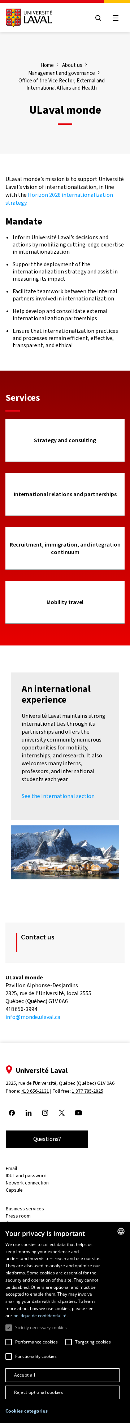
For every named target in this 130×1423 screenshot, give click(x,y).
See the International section (58, 796)
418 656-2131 (35, 1091)
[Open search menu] (98, 18)
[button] (26, 1411)
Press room (18, 1216)
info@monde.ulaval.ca (32, 1017)
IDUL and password (26, 1175)
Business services (25, 1208)
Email (11, 1168)
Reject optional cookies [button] (38, 1392)
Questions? (47, 1139)
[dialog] (65, 1322)
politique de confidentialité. (40, 1316)
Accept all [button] (24, 1375)
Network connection (27, 1182)
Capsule (14, 1190)
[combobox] (121, 1231)
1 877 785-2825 (87, 1091)
